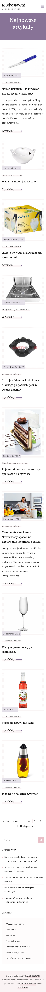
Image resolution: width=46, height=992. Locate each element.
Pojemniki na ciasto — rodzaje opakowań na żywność (21, 471)
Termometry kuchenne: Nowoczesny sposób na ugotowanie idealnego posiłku (21, 537)
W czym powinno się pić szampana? (17, 649)
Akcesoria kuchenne (11, 82)
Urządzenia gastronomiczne (15, 309)
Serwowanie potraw (12, 175)
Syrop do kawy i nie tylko (18, 722)
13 (17, 826)
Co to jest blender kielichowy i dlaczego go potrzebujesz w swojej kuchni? (21, 385)
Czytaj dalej (8, 130)
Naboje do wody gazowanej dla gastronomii (22, 255)
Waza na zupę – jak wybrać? (20, 181)
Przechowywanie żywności (14, 462)
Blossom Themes (28, 983)
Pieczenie (10, 935)
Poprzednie (12, 821)
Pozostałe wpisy (13, 941)
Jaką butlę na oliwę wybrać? (20, 794)
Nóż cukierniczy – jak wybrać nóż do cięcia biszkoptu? (20, 91)
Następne (25, 826)
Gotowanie (10, 929)
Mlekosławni (13, 5)
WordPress (23, 987)
